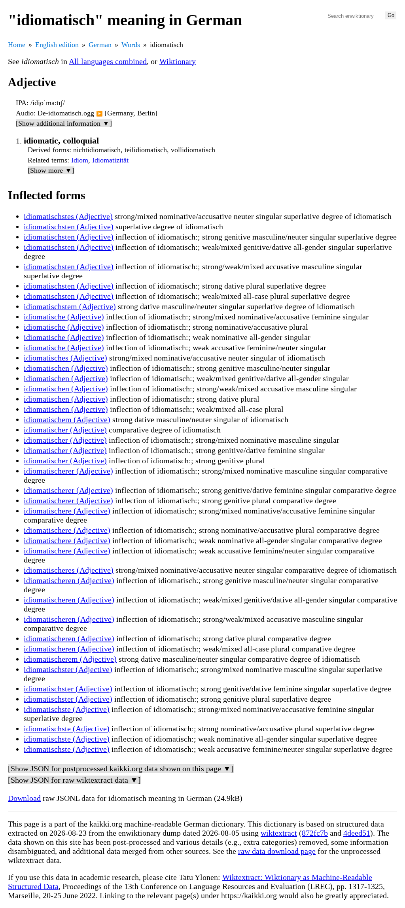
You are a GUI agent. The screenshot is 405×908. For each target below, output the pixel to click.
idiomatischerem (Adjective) (70, 659)
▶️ (99, 114)
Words (130, 45)
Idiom (79, 160)
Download (24, 798)
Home (16, 45)
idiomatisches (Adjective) (65, 357)
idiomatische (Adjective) (64, 316)
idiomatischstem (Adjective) (70, 306)
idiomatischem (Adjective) (67, 419)
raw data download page (277, 851)
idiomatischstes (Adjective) (68, 216)
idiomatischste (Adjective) (67, 709)
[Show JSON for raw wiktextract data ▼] (74, 780)
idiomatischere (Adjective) (67, 510)
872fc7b (315, 833)
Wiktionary (177, 61)
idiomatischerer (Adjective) (68, 470)
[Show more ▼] (51, 170)
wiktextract (279, 833)
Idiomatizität (110, 160)
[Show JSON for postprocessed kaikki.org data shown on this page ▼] (121, 768)
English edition (57, 45)
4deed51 (356, 833)
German (100, 45)
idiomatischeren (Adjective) (69, 580)
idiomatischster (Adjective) (68, 669)
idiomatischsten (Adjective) (69, 226)
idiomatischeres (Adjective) (69, 570)
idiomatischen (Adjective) (66, 368)
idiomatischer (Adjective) (65, 429)
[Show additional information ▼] (64, 123)
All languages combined (108, 61)
